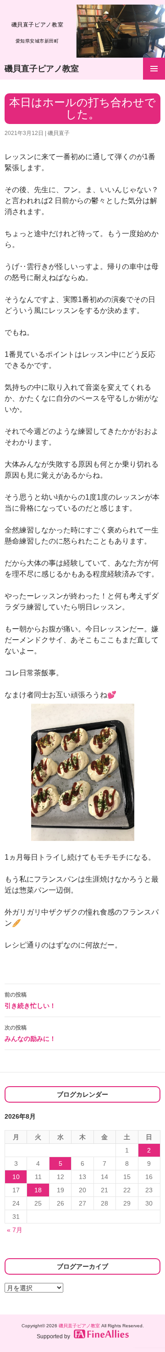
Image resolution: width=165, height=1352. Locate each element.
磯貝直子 (59, 133)
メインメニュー (154, 69)
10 (16, 1176)
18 (38, 1190)
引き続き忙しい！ (30, 1000)
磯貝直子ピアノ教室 (42, 68)
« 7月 (14, 1229)
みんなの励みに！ (30, 1033)
